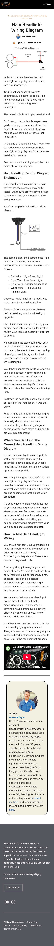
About (7, 925)
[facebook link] (13, 902)
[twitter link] (7, 902)
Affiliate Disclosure (13, 922)
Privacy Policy (21, 925)
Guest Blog (31, 922)
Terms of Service (12, 929)
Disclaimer (36, 925)
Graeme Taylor (17, 717)
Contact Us (13, 887)
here (11, 809)
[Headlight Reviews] (5, 4)
